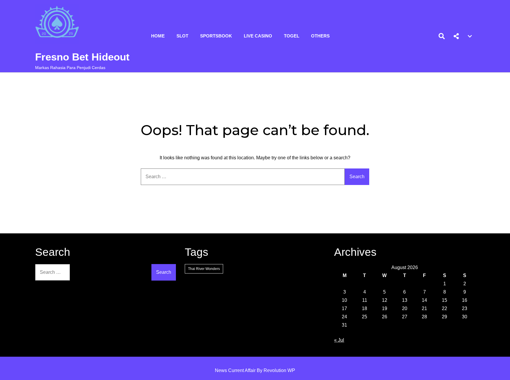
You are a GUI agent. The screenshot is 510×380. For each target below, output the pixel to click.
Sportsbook (216, 35)
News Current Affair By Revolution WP (255, 370)
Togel (291, 35)
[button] (456, 36)
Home (158, 35)
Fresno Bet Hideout (82, 57)
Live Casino (258, 35)
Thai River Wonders (204, 269)
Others (320, 35)
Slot (182, 35)
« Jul (339, 340)
